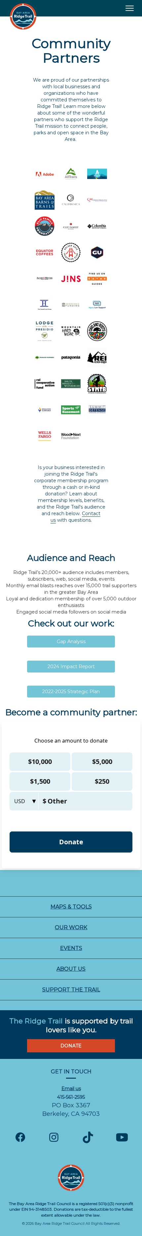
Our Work (71, 927)
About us (71, 969)
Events (71, 948)
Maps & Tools (71, 907)
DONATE (71, 1046)
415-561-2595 (71, 1097)
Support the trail (71, 989)
